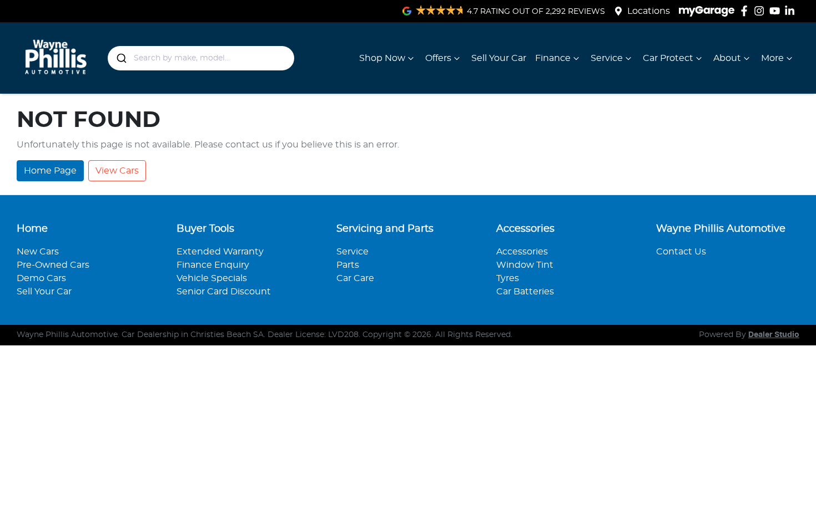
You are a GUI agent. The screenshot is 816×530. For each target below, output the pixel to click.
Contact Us (681, 251)
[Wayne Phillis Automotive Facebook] (746, 11)
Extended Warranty (220, 251)
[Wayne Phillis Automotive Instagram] (761, 11)
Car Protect (668, 58)
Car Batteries (525, 291)
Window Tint (524, 265)
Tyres (507, 278)
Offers (438, 58)
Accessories (522, 251)
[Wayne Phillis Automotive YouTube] (776, 11)
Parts (347, 265)
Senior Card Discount (224, 291)
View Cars (117, 170)
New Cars (38, 251)
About (727, 58)
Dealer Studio (773, 335)
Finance (553, 58)
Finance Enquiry (213, 265)
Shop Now (382, 58)
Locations (648, 11)
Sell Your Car (498, 58)
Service (607, 58)
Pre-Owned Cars (53, 265)
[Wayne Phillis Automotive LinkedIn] (791, 11)
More (772, 58)
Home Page (50, 170)
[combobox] (201, 58)
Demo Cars (41, 278)
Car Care (355, 278)
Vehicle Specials (212, 278)
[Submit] (121, 58)
